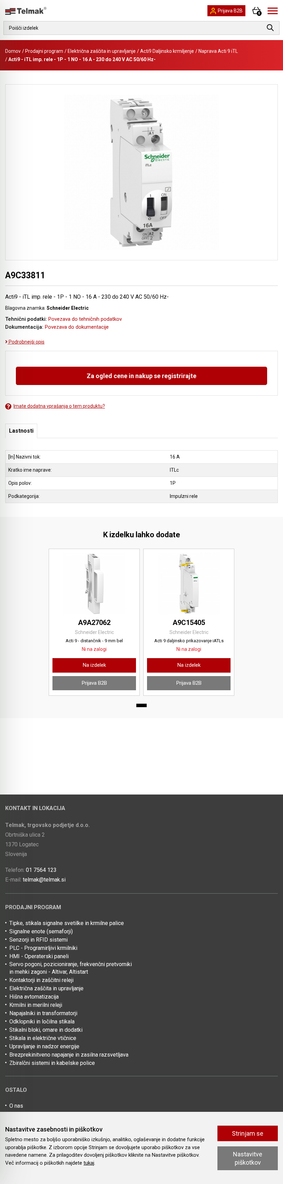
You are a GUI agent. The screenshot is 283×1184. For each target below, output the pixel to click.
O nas (16, 1106)
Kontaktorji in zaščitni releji (41, 980)
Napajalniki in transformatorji (43, 1013)
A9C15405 (189, 622)
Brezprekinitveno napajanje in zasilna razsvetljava (68, 1054)
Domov (13, 51)
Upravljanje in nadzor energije (44, 1046)
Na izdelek (94, 665)
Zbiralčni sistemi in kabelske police (52, 1063)
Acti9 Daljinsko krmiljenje (167, 51)
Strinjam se (247, 1133)
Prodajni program (44, 51)
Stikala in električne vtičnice (42, 1038)
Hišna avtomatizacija (34, 996)
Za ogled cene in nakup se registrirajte (141, 375)
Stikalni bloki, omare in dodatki (45, 1030)
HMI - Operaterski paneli (39, 956)
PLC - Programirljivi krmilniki (43, 948)
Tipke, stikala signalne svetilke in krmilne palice (66, 923)
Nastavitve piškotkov (247, 1158)
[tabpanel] (94, 622)
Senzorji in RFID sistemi (38, 939)
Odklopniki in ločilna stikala (42, 1021)
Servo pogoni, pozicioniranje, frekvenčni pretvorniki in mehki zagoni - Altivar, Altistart (70, 968)
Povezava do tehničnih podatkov (85, 319)
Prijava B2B (94, 683)
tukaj (89, 1163)
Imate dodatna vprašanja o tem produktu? (59, 406)
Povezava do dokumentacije (77, 327)
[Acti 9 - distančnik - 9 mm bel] (94, 583)
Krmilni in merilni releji (35, 1005)
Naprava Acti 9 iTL (218, 51)
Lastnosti (21, 430)
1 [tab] (141, 705)
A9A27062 (94, 622)
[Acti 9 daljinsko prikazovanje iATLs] (189, 583)
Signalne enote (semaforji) (41, 931)
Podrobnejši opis (26, 342)
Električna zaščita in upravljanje (102, 51)
